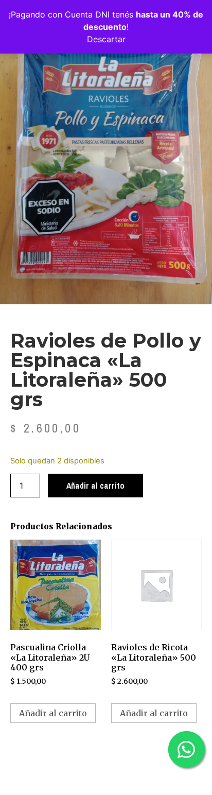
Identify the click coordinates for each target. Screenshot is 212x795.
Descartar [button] (106, 39)
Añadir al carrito (95, 485)
